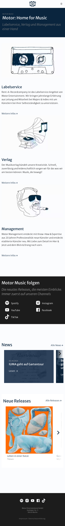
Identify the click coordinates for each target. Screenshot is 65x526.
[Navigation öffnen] (61, 4)
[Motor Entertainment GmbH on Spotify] (22, 501)
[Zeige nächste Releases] (58, 433)
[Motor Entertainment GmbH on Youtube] (33, 501)
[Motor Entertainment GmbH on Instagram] (27, 501)
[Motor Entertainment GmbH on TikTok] (44, 501)
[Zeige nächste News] (59, 354)
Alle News (56, 345)
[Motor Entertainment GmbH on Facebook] (38, 501)
